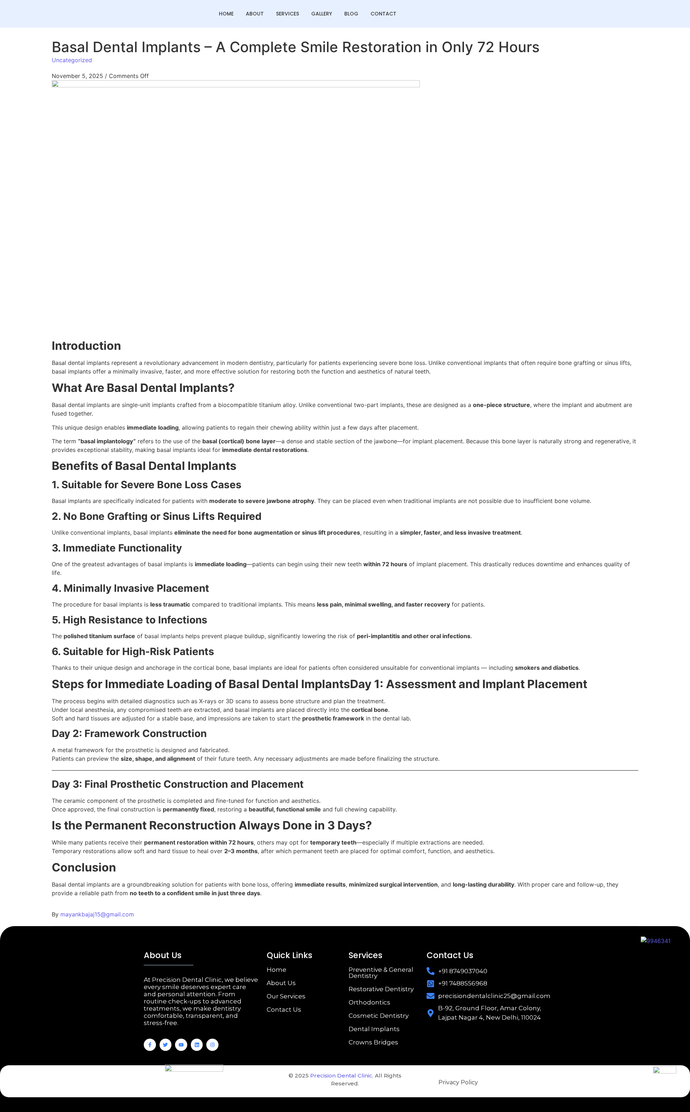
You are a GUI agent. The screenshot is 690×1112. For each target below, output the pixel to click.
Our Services (286, 996)
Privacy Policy (458, 1082)
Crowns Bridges (373, 1042)
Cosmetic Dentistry (379, 1015)
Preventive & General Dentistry (381, 972)
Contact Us (284, 1009)
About (255, 13)
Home (226, 13)
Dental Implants (374, 1029)
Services (287, 13)
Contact (383, 13)
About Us (281, 983)
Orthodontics (369, 1002)
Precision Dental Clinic (341, 1075)
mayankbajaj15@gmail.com (97, 914)
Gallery (321, 13)
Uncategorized (72, 60)
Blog (351, 13)
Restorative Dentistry (381, 989)
